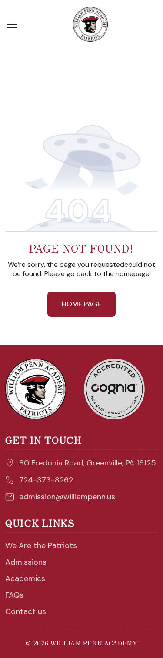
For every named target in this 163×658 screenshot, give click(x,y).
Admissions (26, 562)
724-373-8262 (46, 480)
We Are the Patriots (41, 545)
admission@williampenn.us (67, 497)
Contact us (25, 611)
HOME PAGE (81, 304)
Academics (25, 578)
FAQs (14, 595)
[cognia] (114, 389)
